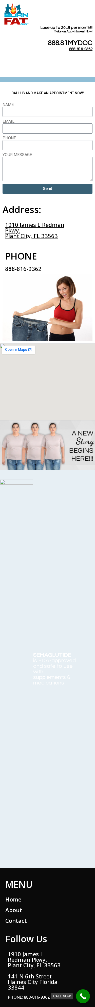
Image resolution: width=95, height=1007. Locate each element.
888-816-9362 (80, 49)
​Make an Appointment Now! (73, 31)
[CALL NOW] (83, 996)
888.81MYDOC (70, 43)
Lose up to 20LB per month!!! (66, 28)
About (13, 910)
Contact (16, 920)
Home (13, 899)
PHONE (9, 138)
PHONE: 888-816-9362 (29, 997)
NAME (8, 105)
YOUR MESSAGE (17, 155)
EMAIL (8, 121)
